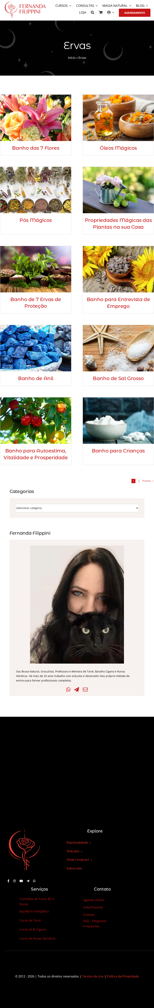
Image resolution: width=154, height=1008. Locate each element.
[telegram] (28, 880)
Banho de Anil (35, 378)
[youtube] (21, 880)
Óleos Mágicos (118, 148)
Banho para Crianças (118, 451)
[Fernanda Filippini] (24, 829)
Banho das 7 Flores (35, 148)
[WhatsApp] (68, 689)
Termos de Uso (93, 976)
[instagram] (14, 880)
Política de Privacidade (123, 976)
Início (71, 58)
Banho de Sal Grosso (118, 378)
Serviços (39, 889)
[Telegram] (76, 689)
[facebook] (8, 880)
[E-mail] (85, 689)
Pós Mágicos (36, 220)
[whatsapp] (34, 880)
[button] (92, 13)
